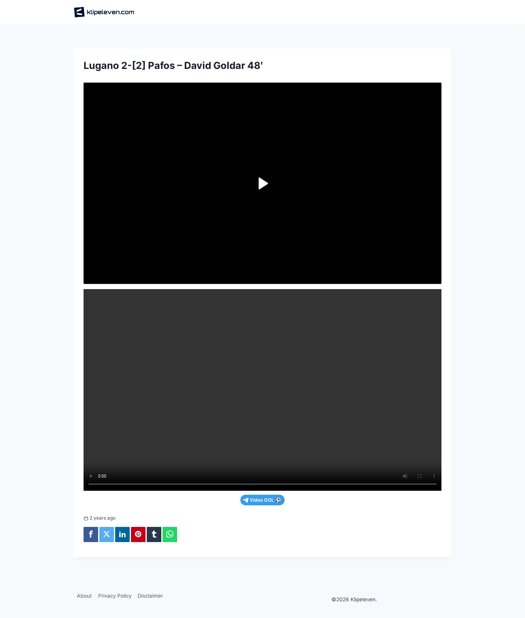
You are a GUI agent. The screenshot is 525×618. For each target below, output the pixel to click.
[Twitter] (106, 534)
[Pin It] (138, 534)
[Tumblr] (154, 534)
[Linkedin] (122, 534)
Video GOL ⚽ (265, 500)
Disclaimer (150, 596)
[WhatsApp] (170, 534)
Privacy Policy (115, 596)
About (84, 596)
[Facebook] (91, 534)
